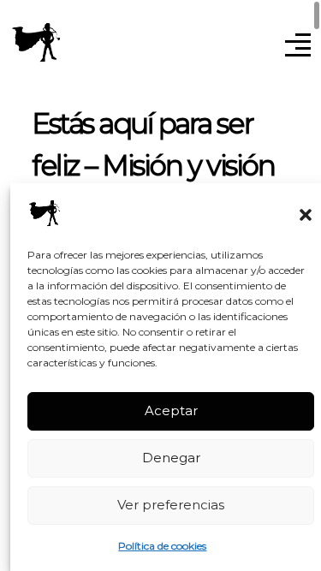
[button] (305, 213)
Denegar (171, 457)
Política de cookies (162, 545)
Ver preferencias (170, 505)
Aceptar (171, 410)
